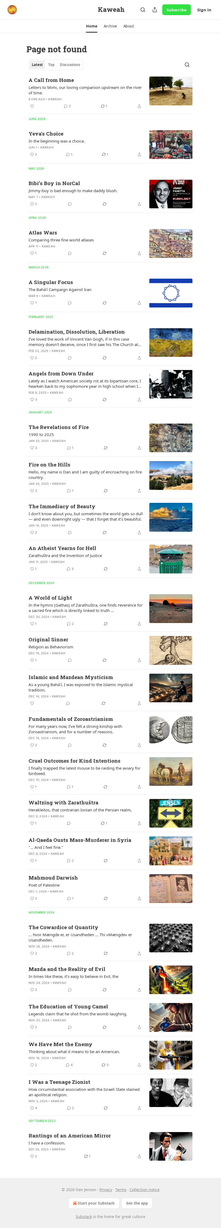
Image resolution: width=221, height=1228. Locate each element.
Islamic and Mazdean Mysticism (71, 677)
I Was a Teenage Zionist (59, 1081)
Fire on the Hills (49, 464)
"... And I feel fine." (46, 847)
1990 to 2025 (41, 434)
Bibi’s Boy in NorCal (54, 183)
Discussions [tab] (70, 64)
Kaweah (54, 99)
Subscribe (177, 9)
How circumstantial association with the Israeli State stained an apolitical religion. (84, 1092)
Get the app (137, 1203)
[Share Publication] (154, 9)
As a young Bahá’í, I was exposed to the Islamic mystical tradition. (81, 687)
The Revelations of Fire (59, 427)
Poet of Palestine (44, 885)
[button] (91, 26)
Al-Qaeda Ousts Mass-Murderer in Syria (80, 839)
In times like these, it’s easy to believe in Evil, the (73, 976)
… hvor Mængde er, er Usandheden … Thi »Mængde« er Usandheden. (80, 937)
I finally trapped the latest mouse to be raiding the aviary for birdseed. (84, 770)
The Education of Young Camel (68, 1006)
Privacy (105, 1189)
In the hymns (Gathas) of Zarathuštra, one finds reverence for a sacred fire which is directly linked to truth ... (86, 607)
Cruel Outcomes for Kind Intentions (74, 760)
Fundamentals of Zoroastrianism (71, 718)
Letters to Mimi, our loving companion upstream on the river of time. (85, 90)
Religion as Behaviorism (51, 646)
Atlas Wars (43, 232)
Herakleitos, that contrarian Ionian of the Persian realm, (80, 809)
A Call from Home (51, 80)
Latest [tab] (37, 64)
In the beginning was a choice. (57, 141)
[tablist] (56, 64)
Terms (120, 1189)
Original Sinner (48, 639)
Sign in (204, 9)
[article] (110, 93)
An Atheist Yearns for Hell (62, 548)
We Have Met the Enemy (60, 1044)
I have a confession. (47, 1143)
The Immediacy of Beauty (62, 506)
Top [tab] (51, 64)
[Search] (142, 9)
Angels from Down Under (61, 373)
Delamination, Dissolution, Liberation (77, 331)
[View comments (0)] (69, 204)
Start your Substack (96, 1203)
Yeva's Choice (46, 133)
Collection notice (145, 1189)
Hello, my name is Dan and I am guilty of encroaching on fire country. (85, 474)
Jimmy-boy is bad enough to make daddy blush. (73, 190)
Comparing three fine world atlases (61, 240)
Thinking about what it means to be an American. (74, 1051)
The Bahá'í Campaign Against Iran (60, 289)
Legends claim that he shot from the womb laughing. (78, 1013)
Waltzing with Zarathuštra (63, 802)
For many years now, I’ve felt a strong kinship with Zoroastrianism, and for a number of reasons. (75, 729)
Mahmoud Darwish (53, 877)
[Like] (32, 106)
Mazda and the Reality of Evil (67, 969)
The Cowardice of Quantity (63, 927)
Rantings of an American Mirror (70, 1135)
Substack (84, 1216)
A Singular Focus (51, 282)
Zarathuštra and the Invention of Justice (65, 555)
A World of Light (50, 597)
